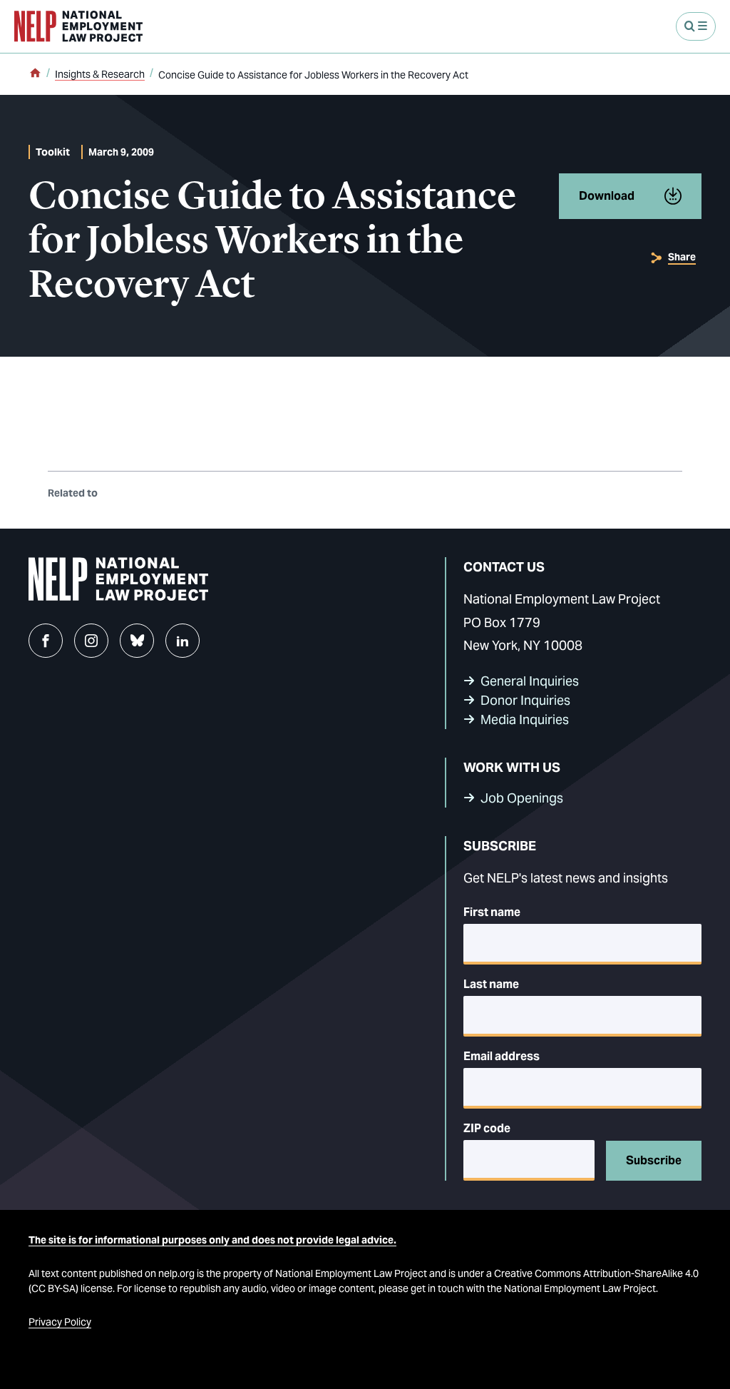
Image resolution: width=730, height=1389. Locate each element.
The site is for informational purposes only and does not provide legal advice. (212, 1239)
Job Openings (521, 798)
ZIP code (486, 1128)
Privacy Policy (60, 1322)
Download (606, 195)
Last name (491, 984)
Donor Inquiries (525, 700)
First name (491, 912)
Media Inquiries (524, 719)
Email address (501, 1056)
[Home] (35, 74)
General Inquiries (529, 681)
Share (682, 256)
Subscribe (654, 1160)
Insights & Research (100, 74)
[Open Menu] (696, 26)
